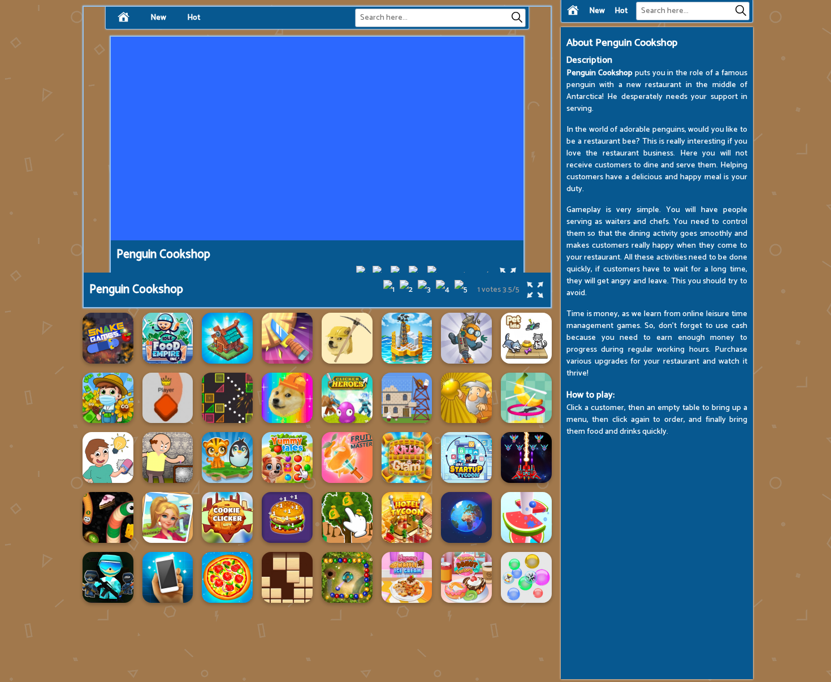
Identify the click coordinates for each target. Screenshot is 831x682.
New (597, 11)
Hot (620, 11)
